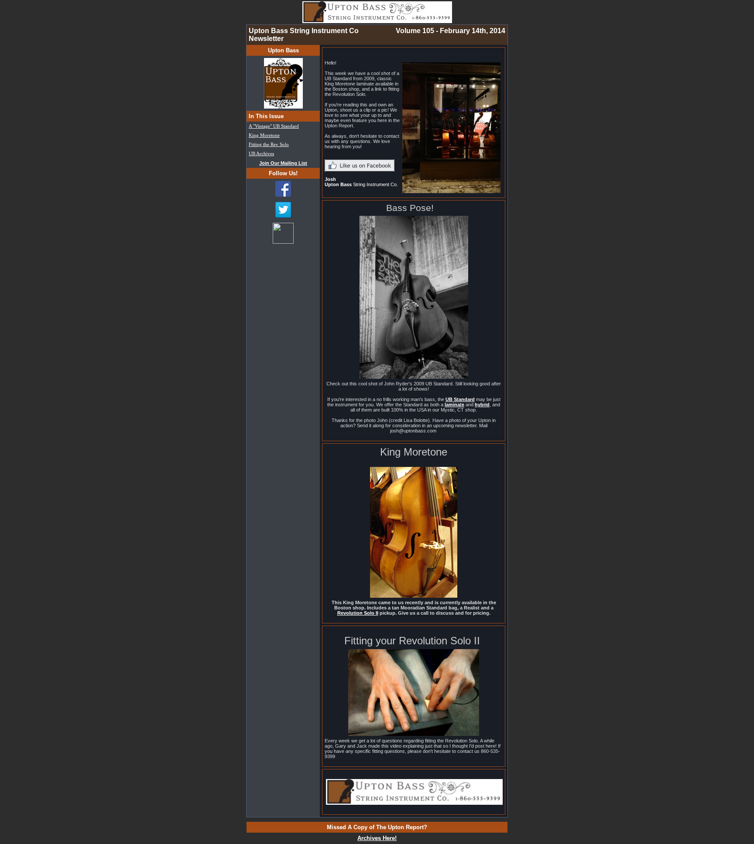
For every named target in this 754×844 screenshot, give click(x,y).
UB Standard (460, 399)
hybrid (482, 404)
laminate (454, 404)
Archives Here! (377, 838)
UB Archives (261, 153)
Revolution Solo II (357, 613)
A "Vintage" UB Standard (274, 126)
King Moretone (264, 135)
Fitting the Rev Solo (269, 144)
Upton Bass (283, 50)
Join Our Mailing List (283, 163)
